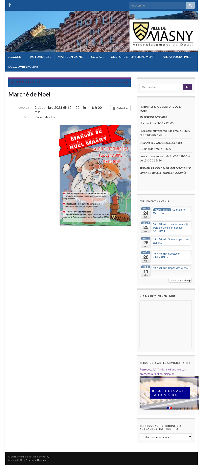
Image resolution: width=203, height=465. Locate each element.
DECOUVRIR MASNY (23, 66)
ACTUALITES (40, 56)
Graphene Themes (36, 460)
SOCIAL (97, 56)
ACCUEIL (15, 56)
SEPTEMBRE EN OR (27, 82)
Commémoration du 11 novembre (103, 82)
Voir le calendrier (179, 280)
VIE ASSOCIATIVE (176, 56)
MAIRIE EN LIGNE (70, 56)
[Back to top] (194, 456)
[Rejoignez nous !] (9, 4)
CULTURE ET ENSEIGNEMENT (133, 56)
